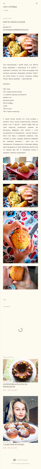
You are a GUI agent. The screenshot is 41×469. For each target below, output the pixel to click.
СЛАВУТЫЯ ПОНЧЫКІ (13, 444)
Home (6, 10)
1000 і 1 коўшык (10, 7)
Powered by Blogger (22, 460)
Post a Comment (12, 390)
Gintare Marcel (26, 463)
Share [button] (4, 299)
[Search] (37, 3)
